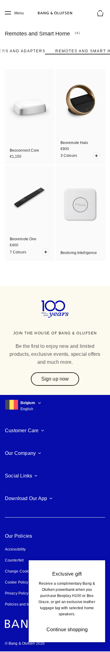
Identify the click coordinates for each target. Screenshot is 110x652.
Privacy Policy (16, 593)
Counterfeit (14, 560)
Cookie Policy (16, 582)
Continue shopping (67, 629)
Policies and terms (20, 604)
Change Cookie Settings (25, 571)
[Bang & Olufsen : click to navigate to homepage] (55, 13)
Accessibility (15, 549)
